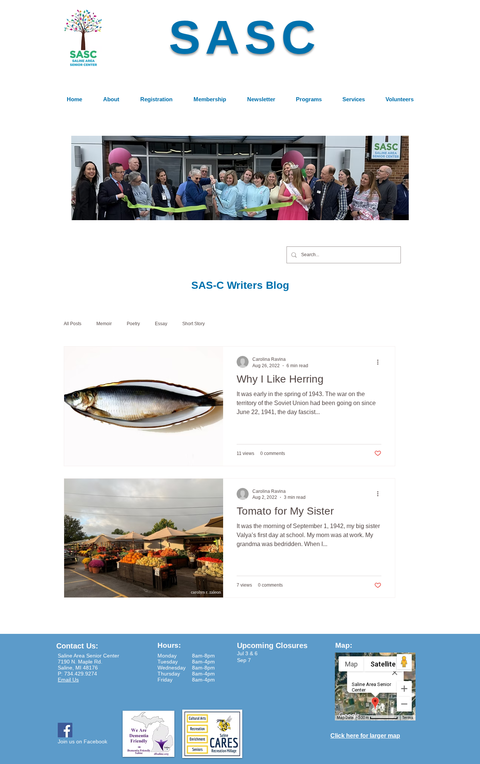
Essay (161, 323)
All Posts (72, 323)
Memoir (104, 323)
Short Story (193, 323)
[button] (240, 178)
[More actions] (380, 361)
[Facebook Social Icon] (65, 730)
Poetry (133, 323)
